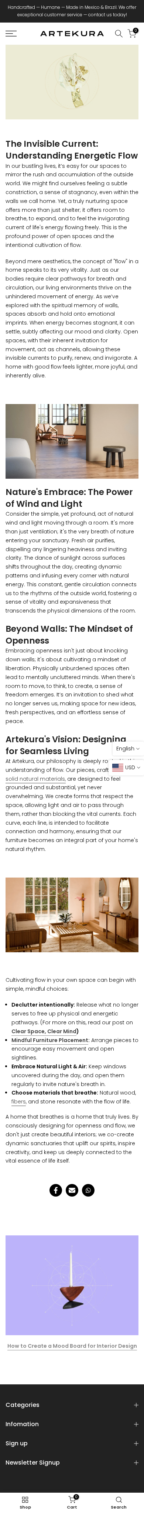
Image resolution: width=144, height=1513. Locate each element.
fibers (18, 1101)
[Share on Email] (72, 1190)
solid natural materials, (36, 779)
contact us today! (107, 14)
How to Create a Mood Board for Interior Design (72, 1346)
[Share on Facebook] (55, 1190)
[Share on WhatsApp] (88, 1190)
